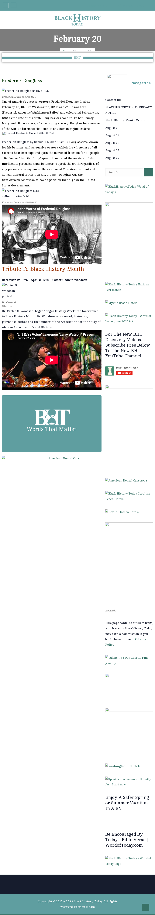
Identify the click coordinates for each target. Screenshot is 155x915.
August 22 (112, 143)
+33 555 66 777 (96, 5)
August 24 (112, 158)
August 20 (112, 128)
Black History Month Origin (125, 120)
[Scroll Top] (145, 907)
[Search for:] (129, 172)
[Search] (148, 172)
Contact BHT (114, 100)
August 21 (112, 135)
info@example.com (130, 5)
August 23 (112, 150)
